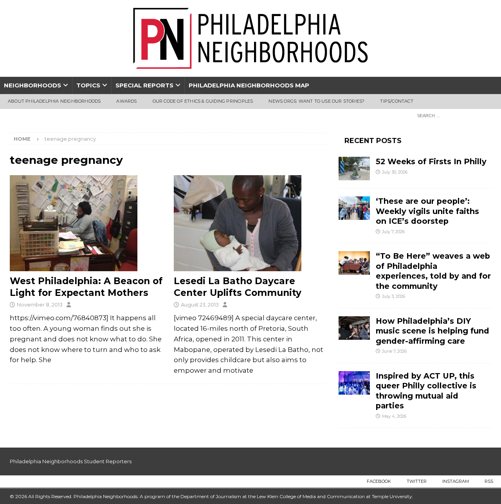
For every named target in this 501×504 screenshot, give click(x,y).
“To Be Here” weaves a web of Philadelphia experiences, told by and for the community (433, 270)
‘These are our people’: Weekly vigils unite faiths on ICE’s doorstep (427, 211)
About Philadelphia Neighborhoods (54, 101)
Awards (126, 101)
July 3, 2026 (393, 296)
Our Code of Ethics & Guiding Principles (203, 101)
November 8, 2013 (40, 304)
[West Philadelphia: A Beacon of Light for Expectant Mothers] (86, 223)
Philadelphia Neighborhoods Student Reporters (71, 461)
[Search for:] (452, 115)
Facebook (379, 481)
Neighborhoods (32, 85)
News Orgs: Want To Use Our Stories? (316, 101)
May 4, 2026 (394, 416)
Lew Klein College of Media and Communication (311, 496)
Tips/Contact (396, 101)
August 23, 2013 (200, 304)
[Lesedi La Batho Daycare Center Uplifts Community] (250, 223)
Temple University (392, 496)
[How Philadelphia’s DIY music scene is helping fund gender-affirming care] (354, 328)
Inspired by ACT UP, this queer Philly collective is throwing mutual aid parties (426, 390)
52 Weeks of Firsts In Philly (431, 161)
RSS (489, 481)
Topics (88, 85)
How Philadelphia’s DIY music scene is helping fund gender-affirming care (432, 331)
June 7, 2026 (394, 351)
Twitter (417, 481)
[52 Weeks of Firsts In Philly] (354, 168)
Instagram (455, 481)
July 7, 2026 (393, 231)
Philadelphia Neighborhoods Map (249, 85)
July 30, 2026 (394, 172)
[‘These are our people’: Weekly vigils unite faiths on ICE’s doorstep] (354, 208)
